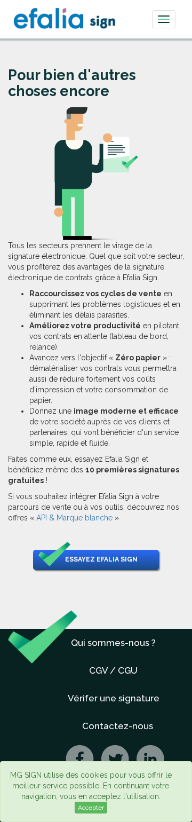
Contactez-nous (117, 726)
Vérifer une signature (113, 698)
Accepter (91, 807)
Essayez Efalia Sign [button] (101, 559)
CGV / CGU (113, 670)
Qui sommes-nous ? (113, 642)
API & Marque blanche (74, 517)
